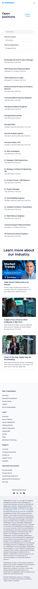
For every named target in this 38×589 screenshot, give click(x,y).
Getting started (7, 425)
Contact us (5, 455)
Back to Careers (27, 15)
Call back (5, 461)
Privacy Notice (7, 473)
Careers (4, 404)
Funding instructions (9, 452)
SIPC (19, 510)
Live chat (5, 449)
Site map (5, 482)
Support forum (7, 458)
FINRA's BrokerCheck (19, 490)
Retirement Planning (9, 440)
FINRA (15, 510)
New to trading (7, 419)
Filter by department (11, 45)
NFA (26, 510)
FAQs (4, 437)
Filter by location (10, 37)
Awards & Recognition (9, 398)
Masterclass (6, 431)
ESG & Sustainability (8, 407)
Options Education (8, 428)
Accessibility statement (10, 476)
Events (4, 434)
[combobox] (19, 40)
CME (23, 510)
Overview (5, 395)
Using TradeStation (8, 422)
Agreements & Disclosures (11, 479)
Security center (7, 470)
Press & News (7, 401)
